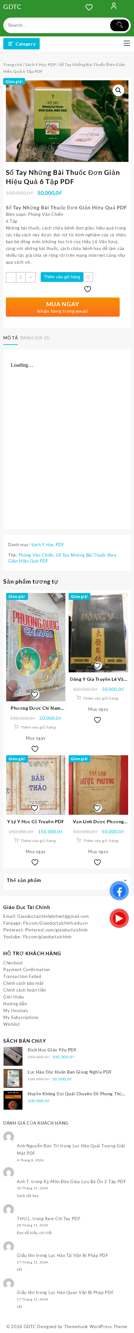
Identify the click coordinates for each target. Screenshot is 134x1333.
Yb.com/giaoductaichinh (46, 936)
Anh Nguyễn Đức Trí (38, 1145)
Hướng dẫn (15, 1003)
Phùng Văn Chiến (36, 555)
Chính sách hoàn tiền (24, 990)
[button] (118, 90)
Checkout (13, 962)
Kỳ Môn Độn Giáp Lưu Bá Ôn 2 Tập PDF (85, 1181)
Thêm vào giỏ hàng (62, 276)
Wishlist (11, 1024)
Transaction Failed (22, 976)
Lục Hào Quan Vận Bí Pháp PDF (81, 1292)
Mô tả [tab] (10, 337)
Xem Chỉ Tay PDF (63, 1218)
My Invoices (15, 1010)
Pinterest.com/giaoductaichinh (56, 929)
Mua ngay (36, 738)
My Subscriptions (21, 1017)
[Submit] (119, 25)
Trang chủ (12, 64)
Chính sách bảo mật (23, 983)
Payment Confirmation (26, 969)
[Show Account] (113, 7)
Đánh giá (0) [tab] (35, 337)
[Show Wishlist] (91, 7)
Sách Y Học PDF (40, 64)
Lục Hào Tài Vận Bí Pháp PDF (78, 1255)
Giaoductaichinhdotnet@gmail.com (53, 916)
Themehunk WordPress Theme (96, 1326)
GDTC (12, 6)
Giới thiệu (13, 996)
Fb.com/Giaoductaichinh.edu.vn (55, 923)
